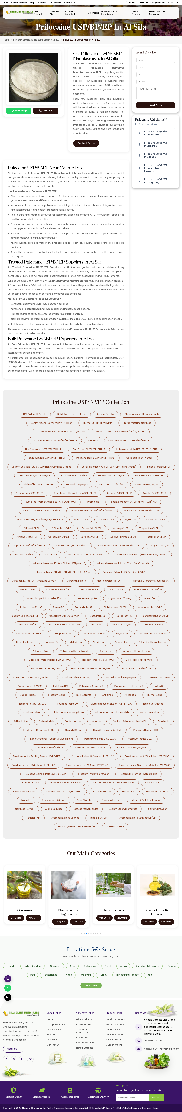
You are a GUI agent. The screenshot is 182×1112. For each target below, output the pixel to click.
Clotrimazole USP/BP (115, 607)
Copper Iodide (28, 695)
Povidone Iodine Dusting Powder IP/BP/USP (36, 756)
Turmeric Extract (111, 800)
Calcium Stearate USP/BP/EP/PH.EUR (129, 440)
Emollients (163, 721)
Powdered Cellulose (24, 791)
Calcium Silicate (102, 791)
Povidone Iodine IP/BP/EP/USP (78, 677)
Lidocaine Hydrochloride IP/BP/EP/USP (50, 659)
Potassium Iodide (56, 695)
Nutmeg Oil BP (120, 528)
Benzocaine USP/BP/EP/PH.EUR (141, 510)
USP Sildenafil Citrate (34, 414)
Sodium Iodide (46, 721)
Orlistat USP (50, 554)
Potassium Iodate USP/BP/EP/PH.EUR (136, 449)
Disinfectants (83, 695)
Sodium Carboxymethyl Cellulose (64, 791)
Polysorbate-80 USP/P (120, 598)
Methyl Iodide (20, 721)
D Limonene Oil (114, 1044)
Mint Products (38, 13)
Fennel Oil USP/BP (92, 528)
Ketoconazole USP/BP (150, 607)
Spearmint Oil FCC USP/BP (64, 616)
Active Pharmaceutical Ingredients (31, 677)
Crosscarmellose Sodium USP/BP (137, 817)
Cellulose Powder (24, 809)
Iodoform (97, 721)
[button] (81, 933)
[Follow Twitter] (22, 1059)
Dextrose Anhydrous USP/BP (34, 475)
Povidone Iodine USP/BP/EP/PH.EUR (95, 458)
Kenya (123, 966)
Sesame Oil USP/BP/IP (119, 493)
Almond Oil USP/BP (26, 537)
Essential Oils (54, 13)
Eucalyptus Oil (113, 1039)
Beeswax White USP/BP (74, 475)
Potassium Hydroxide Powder (93, 774)
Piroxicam (98, 642)
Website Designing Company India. (140, 1107)
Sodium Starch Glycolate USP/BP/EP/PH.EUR (120, 431)
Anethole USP (106, 519)
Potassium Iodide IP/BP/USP (121, 677)
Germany (55, 966)
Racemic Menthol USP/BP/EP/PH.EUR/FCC (133, 501)
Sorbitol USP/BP (115, 826)
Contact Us (69, 2)
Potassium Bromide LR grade (90, 747)
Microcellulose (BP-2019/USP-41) (86, 554)
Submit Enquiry (155, 105)
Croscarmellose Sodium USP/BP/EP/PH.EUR (61, 431)
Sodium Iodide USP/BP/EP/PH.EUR (47, 458)
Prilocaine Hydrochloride (152, 642)
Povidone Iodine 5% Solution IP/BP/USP (92, 756)
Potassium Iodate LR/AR (140, 738)
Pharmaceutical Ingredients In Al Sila (36, 39)
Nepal (69, 974)
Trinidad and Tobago (127, 974)
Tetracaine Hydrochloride (74, 651)
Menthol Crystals (115, 1019)
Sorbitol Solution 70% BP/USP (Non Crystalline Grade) (41, 466)
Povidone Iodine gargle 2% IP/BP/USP (45, 774)
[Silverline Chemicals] (20, 12)
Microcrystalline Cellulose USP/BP (77, 826)
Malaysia (86, 974)
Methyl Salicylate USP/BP (148, 589)
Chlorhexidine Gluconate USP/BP (41, 510)
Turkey (103, 974)
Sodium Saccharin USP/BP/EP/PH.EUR (119, 545)
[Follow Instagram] (14, 1059)
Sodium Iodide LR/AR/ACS (49, 747)
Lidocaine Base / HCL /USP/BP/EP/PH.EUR (40, 519)
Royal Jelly (122, 633)
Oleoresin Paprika (87, 598)
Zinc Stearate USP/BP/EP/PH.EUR (43, 449)
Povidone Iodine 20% (68, 703)
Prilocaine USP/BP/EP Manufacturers (66, 281)
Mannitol (26, 800)
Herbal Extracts (136, 13)
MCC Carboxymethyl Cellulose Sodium (113, 782)
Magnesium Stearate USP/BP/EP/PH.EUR (55, 440)
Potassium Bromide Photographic (138, 774)
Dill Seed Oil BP (31, 528)
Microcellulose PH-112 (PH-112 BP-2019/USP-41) (123, 563)
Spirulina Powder (157, 809)
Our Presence (55, 2)
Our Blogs (52, 1039)
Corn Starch (84, 800)
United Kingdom (32, 966)
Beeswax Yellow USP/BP (111, 475)
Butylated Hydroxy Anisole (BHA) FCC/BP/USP (50, 501)
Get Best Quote (86, 143)
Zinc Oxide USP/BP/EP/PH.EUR (89, 449)
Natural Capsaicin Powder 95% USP (46, 598)
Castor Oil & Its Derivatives (157, 13)
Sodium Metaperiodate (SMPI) (130, 721)
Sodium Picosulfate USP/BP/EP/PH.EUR (92, 510)
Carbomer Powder (152, 624)
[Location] (138, 1027)
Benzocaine (121, 642)
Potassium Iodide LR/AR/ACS (100, 738)
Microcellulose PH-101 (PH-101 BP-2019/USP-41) (141, 554)
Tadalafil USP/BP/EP (77, 484)
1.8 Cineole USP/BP (61, 528)
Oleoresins (93, 13)
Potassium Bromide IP (91, 686)
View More (33, 921)
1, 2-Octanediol (30, 782)
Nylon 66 (159, 686)
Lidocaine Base (24, 642)
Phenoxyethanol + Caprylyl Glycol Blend (51, 738)
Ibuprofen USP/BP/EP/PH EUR (29, 545)
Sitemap (42, 2)
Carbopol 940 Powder (28, 633)
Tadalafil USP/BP (99, 817)
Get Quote (16, 921)
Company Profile (19, 2)
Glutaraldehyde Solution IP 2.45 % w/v (111, 703)
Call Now (47, 110)
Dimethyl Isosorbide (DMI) (107, 730)
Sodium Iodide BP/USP (30, 686)
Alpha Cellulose (54, 809)
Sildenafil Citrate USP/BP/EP (39, 484)
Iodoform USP (60, 686)
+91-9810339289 (136, 2)
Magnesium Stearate (157, 791)
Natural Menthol (115, 1024)
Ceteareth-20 (98, 616)
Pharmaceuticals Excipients (65, 782)
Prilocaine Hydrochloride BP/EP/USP (91, 668)
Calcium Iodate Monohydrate (67, 712)
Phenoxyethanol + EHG (146, 730)
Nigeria (172, 966)
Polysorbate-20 (84, 607)
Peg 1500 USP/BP (160, 545)
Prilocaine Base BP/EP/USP (136, 668)
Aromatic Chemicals (70, 13)
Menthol (93, 440)
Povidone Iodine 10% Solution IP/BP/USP (33, 765)
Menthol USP (81, 519)
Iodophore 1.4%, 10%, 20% (32, 703)
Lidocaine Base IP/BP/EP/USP (98, 659)
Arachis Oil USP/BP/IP (154, 493)
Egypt (108, 966)
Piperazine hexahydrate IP (128, 686)
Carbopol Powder (62, 633)
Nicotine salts (27, 589)
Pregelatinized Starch (54, 800)
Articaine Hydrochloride (136, 651)
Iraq (32, 974)
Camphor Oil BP (157, 537)
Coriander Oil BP (89, 537)
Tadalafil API (33, 817)
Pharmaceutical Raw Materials (142, 414)
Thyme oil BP (116, 589)
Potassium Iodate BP (158, 677)
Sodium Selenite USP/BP (25, 616)
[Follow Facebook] (6, 1059)
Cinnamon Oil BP (155, 519)
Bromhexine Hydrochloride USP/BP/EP (75, 493)
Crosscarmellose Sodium (65, 817)
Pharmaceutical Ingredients (109, 13)
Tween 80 (149, 598)
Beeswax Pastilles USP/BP (149, 475)
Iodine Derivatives (153, 703)
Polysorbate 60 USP (31, 607)
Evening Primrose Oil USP (123, 537)
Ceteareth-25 (124, 616)
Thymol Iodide (154, 695)
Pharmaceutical (85, 1042)
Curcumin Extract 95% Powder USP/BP (124, 572)
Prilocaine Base (40, 651)
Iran (149, 974)
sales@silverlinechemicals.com (164, 2)
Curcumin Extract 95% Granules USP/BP (34, 580)
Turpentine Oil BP (149, 528)
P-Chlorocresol (89, 589)
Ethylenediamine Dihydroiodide (112, 712)
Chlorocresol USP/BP (58, 589)
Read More (91, 985)
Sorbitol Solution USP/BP (156, 616)
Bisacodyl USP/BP (121, 624)
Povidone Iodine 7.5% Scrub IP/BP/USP (87, 765)
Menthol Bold (113, 1029)
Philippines (90, 966)
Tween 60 (58, 607)
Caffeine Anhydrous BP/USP (71, 545)
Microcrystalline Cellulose (137, 423)
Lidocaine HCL (51, 642)
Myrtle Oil (130, 519)
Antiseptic (130, 695)
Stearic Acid (128, 791)
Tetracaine (106, 651)
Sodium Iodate (73, 721)
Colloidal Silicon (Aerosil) (140, 458)
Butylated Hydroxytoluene (71, 414)
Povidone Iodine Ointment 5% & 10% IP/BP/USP (144, 765)
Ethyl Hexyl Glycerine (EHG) (38, 730)
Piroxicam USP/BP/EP (146, 484)
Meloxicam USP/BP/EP (111, 484)
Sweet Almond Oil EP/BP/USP (63, 624)
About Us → (13, 1049)
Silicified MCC (152, 782)
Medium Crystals (115, 1034)
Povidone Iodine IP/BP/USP (132, 747)
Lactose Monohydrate (86, 809)
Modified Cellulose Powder (146, 800)
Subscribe (156, 1098)
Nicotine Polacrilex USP (109, 580)
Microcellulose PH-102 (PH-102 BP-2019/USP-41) (59, 563)
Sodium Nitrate (105, 414)
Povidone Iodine (31, 712)
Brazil (72, 966)
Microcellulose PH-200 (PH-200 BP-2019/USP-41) (64, 572)
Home (5, 2)
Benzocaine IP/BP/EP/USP (45, 668)
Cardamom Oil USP (59, 537)
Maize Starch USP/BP (158, 466)
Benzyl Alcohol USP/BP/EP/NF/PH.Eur (51, 423)
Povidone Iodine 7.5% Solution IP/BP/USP (147, 756)
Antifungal (107, 695)
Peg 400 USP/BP (24, 554)
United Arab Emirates (147, 966)
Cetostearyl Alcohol (94, 633)
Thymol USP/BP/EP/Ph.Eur (97, 423)
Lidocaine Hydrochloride (152, 633)
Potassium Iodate (149, 712)
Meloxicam (76, 642)
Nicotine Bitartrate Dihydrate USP (151, 580)
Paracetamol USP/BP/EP (29, 493)
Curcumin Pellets (76, 580)
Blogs (32, 2)
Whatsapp (20, 110)
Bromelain (93, 501)
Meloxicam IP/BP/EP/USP (139, 659)
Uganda (10, 966)
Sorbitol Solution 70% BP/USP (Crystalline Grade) (109, 466)
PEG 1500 (96, 624)
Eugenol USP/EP (28, 624)
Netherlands (50, 974)
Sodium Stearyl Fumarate (123, 809)
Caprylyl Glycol (73, 730)
